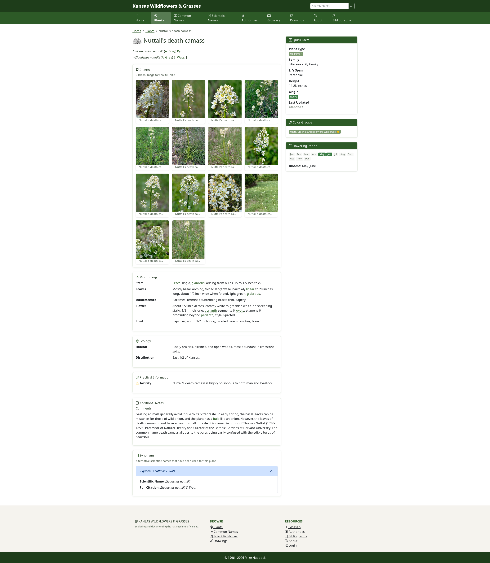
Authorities (250, 20)
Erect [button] (176, 283)
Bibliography (341, 20)
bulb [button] (216, 419)
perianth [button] (211, 310)
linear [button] (250, 289)
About (318, 20)
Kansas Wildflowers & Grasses (166, 6)
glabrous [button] (198, 283)
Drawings (297, 20)
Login (292, 545)
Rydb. (181, 51)
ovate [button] (240, 310)
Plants (159, 20)
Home (140, 20)
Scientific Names (216, 18)
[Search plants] (351, 6)
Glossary (273, 20)
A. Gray (170, 51)
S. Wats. (179, 57)
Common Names (182, 18)
